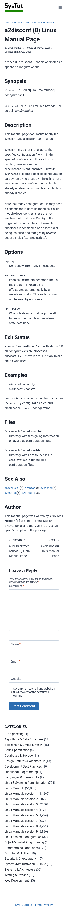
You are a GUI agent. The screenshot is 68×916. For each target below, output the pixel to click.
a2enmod (30, 487)
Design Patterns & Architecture (25, 761)
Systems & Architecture (20, 869)
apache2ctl (12, 487)
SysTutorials (23, 905)
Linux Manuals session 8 (39, 22)
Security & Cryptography (21, 858)
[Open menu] (59, 7)
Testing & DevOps (16, 875)
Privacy (48, 905)
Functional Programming (21, 772)
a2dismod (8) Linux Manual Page (50, 548)
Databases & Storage (19, 755)
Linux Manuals (13, 22)
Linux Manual (15, 47)
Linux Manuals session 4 (21, 810)
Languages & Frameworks (22, 777)
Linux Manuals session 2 (21, 799)
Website (16, 679)
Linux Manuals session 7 (21, 821)
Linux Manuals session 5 (21, 815)
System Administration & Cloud (25, 864)
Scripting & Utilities (17, 853)
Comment (16, 586)
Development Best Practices (23, 766)
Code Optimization (17, 750)
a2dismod (46, 487)
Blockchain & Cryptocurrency (24, 745)
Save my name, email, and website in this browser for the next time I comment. (34, 692)
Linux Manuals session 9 (21, 831)
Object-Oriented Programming (24, 842)
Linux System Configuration (23, 837)
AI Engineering (14, 734)
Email (15, 661)
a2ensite (11, 492)
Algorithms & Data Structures (24, 739)
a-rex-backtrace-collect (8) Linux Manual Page (19, 548)
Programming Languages (22, 848)
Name (16, 644)
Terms (37, 905)
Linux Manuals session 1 (21, 793)
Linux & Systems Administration (26, 782)
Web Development (17, 880)
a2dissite (28, 492)
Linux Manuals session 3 (21, 804)
